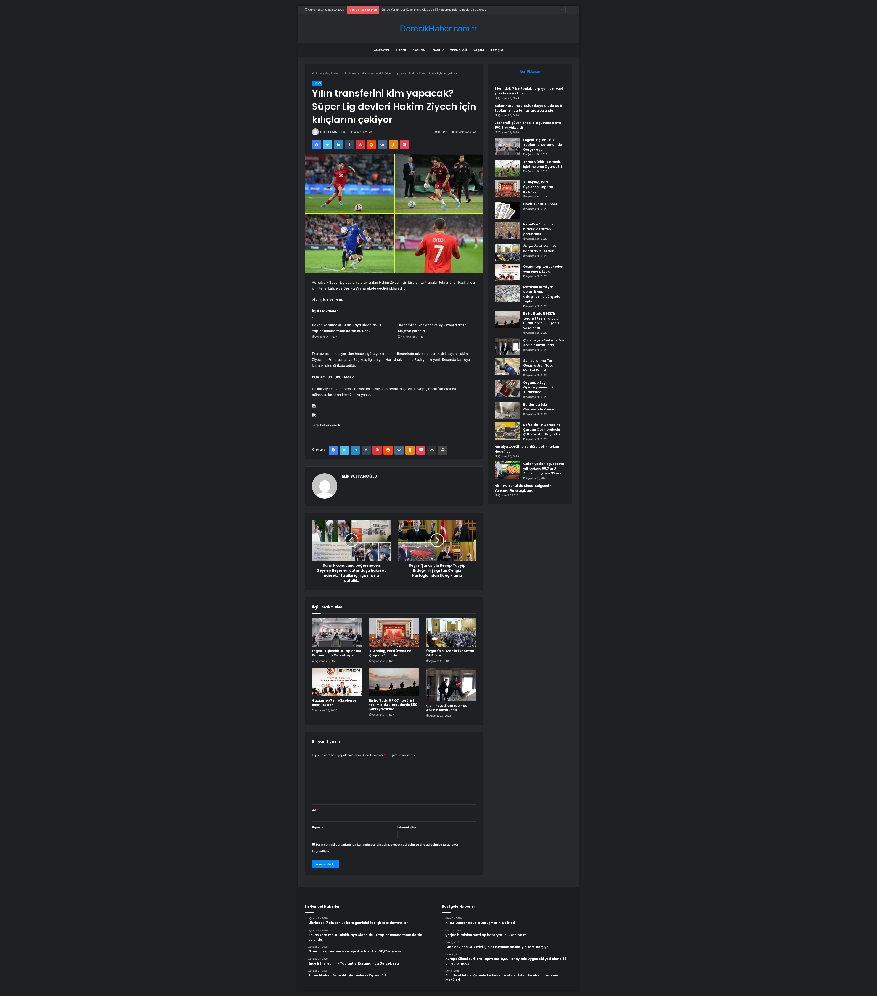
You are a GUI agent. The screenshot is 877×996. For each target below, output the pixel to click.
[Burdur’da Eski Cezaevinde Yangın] (507, 410)
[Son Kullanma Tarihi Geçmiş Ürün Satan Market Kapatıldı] (507, 366)
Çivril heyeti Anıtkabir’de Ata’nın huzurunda (446, 707)
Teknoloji (458, 50)
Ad (315, 810)
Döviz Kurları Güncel (540, 204)
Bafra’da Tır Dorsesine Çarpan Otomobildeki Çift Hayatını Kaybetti (542, 429)
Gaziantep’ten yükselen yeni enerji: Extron (335, 702)
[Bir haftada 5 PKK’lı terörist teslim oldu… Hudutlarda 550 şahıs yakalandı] (394, 682)
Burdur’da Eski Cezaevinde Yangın (539, 407)
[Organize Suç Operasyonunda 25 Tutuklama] (507, 388)
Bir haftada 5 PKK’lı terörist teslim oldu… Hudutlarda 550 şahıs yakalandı (393, 704)
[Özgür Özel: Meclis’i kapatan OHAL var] (451, 632)
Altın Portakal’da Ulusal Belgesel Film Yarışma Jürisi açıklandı (526, 488)
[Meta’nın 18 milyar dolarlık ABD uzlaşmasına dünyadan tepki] (507, 293)
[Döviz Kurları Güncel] (507, 210)
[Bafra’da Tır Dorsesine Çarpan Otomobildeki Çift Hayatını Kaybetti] (507, 431)
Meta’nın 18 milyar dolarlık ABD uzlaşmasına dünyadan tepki (543, 294)
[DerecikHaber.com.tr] (438, 28)
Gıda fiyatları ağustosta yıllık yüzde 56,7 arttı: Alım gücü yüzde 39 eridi (543, 468)
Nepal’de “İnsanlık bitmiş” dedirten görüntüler (538, 229)
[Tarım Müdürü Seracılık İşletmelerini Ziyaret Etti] (507, 168)
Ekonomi (419, 50)
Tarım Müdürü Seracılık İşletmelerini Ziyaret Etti (543, 164)
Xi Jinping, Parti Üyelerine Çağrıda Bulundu (390, 653)
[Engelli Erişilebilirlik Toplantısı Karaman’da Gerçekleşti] (337, 632)
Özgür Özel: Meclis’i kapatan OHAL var (450, 653)
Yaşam (478, 50)
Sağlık (438, 50)
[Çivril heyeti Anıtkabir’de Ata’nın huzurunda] (451, 684)
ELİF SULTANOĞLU (332, 132)
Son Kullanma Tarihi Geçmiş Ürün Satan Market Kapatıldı (539, 365)
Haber (401, 50)
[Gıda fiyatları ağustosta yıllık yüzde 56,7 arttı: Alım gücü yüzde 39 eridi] (507, 470)
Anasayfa (382, 50)
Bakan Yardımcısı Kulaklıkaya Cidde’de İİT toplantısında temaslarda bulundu (529, 108)
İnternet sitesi (407, 827)
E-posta (319, 827)
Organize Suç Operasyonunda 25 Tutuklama (539, 387)
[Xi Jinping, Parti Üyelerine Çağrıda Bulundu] (394, 632)
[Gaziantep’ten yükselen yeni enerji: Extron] (337, 682)
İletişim (496, 50)
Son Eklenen (530, 71)
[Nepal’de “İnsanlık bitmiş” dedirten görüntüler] (507, 230)
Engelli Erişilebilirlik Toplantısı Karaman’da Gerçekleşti (336, 653)
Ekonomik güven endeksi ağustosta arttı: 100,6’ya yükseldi (423, 9)
